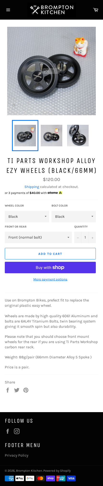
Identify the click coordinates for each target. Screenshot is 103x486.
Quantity (81, 226)
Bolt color (60, 205)
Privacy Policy (16, 455)
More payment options (50, 279)
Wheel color (14, 205)
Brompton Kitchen (29, 470)
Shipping (31, 187)
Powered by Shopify (57, 470)
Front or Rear (16, 226)
